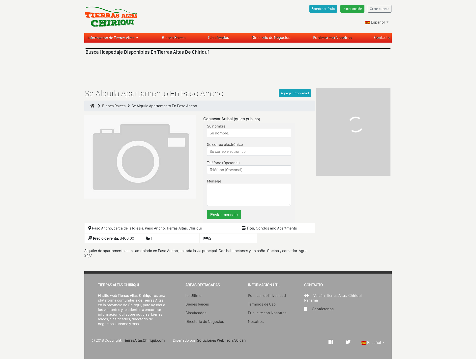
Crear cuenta (379, 9)
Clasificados (218, 37)
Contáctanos (323, 309)
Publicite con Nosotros (332, 37)
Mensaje (214, 181)
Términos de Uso (262, 304)
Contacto (382, 37)
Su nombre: (216, 126)
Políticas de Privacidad (267, 295)
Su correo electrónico (225, 144)
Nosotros (256, 321)
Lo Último (193, 295)
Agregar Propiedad (295, 93)
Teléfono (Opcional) (223, 162)
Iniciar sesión (352, 9)
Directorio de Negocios (271, 37)
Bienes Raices (173, 37)
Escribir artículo (323, 9)
